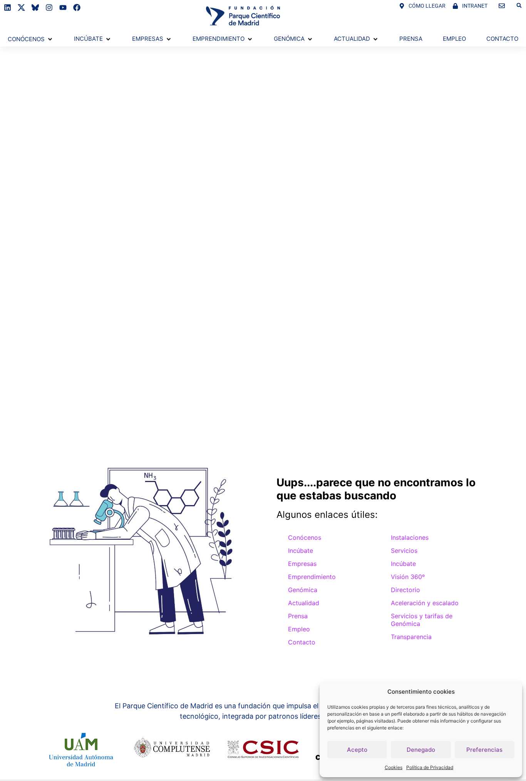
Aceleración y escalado (425, 603)
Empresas (302, 563)
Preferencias (484, 749)
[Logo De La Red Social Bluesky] (35, 7)
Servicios (404, 550)
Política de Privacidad (429, 767)
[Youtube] (63, 7)
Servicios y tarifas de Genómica (421, 619)
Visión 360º (408, 577)
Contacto (301, 642)
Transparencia (411, 637)
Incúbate (300, 550)
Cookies (393, 767)
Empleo (299, 629)
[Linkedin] (7, 7)
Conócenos (304, 537)
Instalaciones (410, 537)
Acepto (357, 749)
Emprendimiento (312, 577)
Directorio (405, 590)
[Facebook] (76, 7)
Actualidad (303, 603)
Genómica (302, 590)
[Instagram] (49, 7)
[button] (519, 5)
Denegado (421, 749)
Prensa (298, 616)
